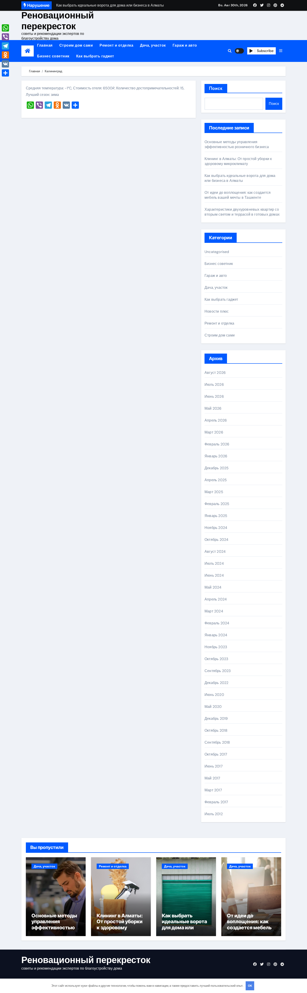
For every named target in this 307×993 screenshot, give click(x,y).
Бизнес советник (53, 56)
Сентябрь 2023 (218, 670)
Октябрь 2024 (216, 539)
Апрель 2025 (216, 480)
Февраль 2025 (217, 503)
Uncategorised (217, 251)
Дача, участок (153, 45)
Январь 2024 (216, 635)
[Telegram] (5, 45)
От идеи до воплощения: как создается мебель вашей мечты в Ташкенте (238, 195)
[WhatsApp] (5, 27)
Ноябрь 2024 (216, 527)
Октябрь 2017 (216, 754)
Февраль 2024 (217, 623)
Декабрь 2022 (216, 682)
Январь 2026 (216, 456)
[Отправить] (5, 72)
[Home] (27, 50)
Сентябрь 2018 (217, 742)
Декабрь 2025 (217, 468)
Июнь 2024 (214, 575)
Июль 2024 (214, 563)
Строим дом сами (76, 45)
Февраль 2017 (216, 802)
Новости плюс (217, 311)
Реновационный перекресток (57, 20)
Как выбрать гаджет (95, 56)
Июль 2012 (214, 814)
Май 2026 (213, 408)
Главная (45, 45)
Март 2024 (214, 611)
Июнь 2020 (214, 694)
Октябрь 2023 (216, 659)
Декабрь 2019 (216, 718)
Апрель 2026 (216, 420)
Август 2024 (215, 551)
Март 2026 (214, 432)
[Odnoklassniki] (5, 54)
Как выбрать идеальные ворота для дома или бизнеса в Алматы (240, 178)
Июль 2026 (214, 384)
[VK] (5, 63)
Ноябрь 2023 (216, 647)
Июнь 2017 (214, 766)
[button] (280, 51)
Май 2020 (213, 706)
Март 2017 (213, 790)
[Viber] (5, 36)
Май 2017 (212, 778)
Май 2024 (213, 587)
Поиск (216, 88)
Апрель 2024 (216, 599)
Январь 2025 (216, 515)
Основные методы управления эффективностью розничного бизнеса (237, 144)
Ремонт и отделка (116, 45)
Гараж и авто (185, 45)
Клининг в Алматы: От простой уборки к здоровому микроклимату (238, 161)
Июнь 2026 (214, 396)
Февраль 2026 (217, 444)
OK (250, 986)
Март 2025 (214, 492)
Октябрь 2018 (216, 730)
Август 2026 (215, 372)
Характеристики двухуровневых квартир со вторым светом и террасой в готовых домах (242, 212)
